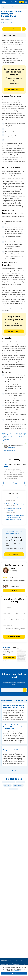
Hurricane (4, 8)
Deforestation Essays (18, 785)
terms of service (8, 629)
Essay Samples (10, 6)
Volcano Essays (13, 788)
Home (2, 6)
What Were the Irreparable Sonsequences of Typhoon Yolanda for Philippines (7, 437)
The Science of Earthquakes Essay (15, 504)
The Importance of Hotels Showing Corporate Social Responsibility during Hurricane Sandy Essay (15, 517)
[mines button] (4, 619)
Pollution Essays (20, 782)
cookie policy (17, 970)
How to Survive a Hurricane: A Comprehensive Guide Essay (13, 749)
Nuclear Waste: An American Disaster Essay (13, 509)
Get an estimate (14, 637)
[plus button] (23, 619)
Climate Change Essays (8, 782)
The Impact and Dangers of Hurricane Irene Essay (13, 498)
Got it (14, 973)
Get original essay (14, 89)
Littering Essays (7, 785)
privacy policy (16, 629)
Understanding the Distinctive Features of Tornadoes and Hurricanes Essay (13, 727)
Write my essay (14, 554)
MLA (10, 464)
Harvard (17, 464)
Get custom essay (14, 331)
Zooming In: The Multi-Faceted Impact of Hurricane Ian (20, 436)
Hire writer (14, 590)
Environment (20, 6)
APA (5, 464)
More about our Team (9, 450)
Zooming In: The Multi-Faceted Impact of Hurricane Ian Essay (13, 706)
